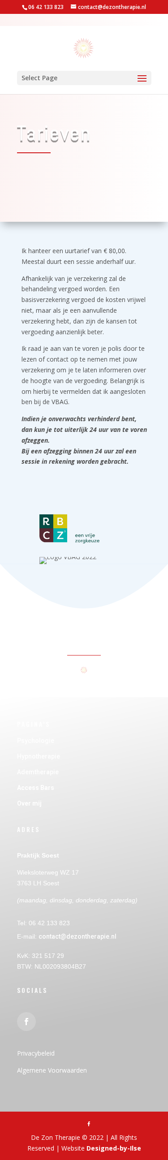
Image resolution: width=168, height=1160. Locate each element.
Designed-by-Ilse (113, 1148)
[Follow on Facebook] (26, 1021)
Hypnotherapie (38, 756)
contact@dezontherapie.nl (77, 936)
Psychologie (36, 740)
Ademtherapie (38, 772)
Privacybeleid (36, 1053)
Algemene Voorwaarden (52, 1070)
